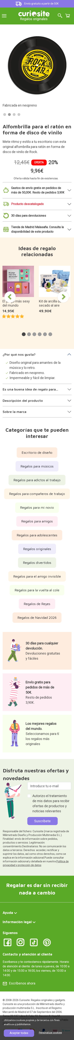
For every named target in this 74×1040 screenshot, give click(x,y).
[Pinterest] (47, 942)
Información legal (17, 922)
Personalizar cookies (50, 1032)
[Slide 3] (14, 114)
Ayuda (8, 913)
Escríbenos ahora (22, 983)
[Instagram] (20, 942)
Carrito (67, 15)
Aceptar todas (19, 1033)
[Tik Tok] (34, 942)
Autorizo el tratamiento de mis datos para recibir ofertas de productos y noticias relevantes (50, 803)
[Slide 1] (4, 114)
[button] (24, 334)
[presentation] (10, 297)
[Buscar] (60, 16)
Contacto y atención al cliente (27, 954)
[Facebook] (7, 942)
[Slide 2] (9, 114)
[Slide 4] (18, 114)
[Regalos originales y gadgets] (34, 13)
